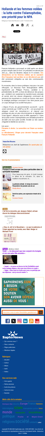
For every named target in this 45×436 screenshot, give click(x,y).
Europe (24, 403)
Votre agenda (8, 381)
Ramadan (6, 393)
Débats (6, 366)
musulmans (36, 412)
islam (18, 407)
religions (8, 421)
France (32, 403)
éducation (16, 404)
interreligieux (7, 408)
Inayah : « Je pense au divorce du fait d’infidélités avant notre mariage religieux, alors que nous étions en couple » (21, 267)
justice (35, 408)
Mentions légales (9, 350)
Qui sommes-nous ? (10, 341)
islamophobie (28, 408)
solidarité (33, 422)
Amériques (5, 404)
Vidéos (6, 371)
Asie (11, 404)
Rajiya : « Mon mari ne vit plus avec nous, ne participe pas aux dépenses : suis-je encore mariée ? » (21, 271)
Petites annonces (9, 384)
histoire (39, 403)
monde (7, 412)
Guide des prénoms (9, 387)
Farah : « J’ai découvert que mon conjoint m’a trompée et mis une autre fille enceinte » (22, 252)
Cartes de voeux (9, 390)
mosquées (20, 412)
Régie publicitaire (9, 347)
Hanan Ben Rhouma (13, 21)
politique (8, 416)
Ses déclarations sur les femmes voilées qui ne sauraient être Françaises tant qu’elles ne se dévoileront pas (22, 75)
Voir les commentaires (11, 160)
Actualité (6, 360)
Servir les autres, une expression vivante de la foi (26, 195)
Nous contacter (9, 344)
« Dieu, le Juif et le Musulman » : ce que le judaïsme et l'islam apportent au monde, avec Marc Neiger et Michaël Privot (22, 229)
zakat (39, 422)
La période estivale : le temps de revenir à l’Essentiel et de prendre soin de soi (25, 185)
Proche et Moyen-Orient (30, 417)
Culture (6, 363)
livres (41, 408)
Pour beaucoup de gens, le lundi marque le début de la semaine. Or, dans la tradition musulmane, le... (27, 176)
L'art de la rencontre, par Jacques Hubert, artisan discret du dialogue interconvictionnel (20, 212)
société (22, 421)
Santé (5, 368)
